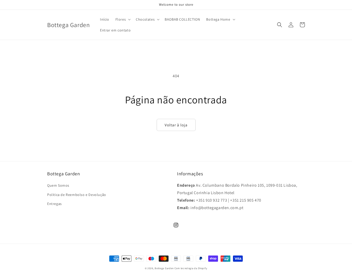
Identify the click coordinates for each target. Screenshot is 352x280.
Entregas (54, 203)
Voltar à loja (176, 124)
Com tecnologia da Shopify (190, 268)
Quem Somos (58, 185)
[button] (122, 19)
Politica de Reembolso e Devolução (76, 194)
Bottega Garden (164, 268)
